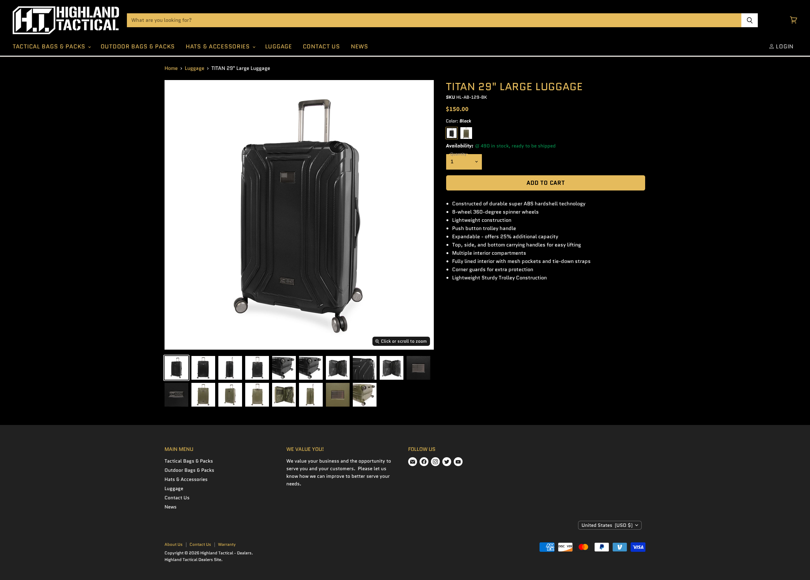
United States (607, 525)
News (359, 46)
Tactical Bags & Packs (50, 46)
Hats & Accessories (219, 46)
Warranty (227, 544)
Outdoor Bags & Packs (138, 46)
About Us (174, 544)
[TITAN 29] (176, 367)
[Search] (749, 20)
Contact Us (321, 46)
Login (784, 46)
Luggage (278, 46)
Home (171, 68)
